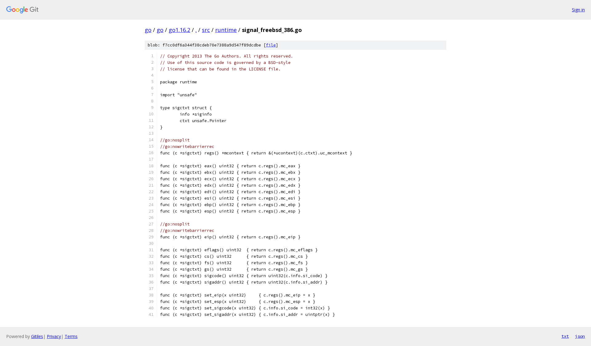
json (580, 336)
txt (565, 336)
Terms (71, 336)
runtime (226, 30)
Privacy (54, 336)
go (148, 30)
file (271, 45)
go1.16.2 (179, 30)
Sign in (578, 10)
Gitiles (37, 336)
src (206, 30)
